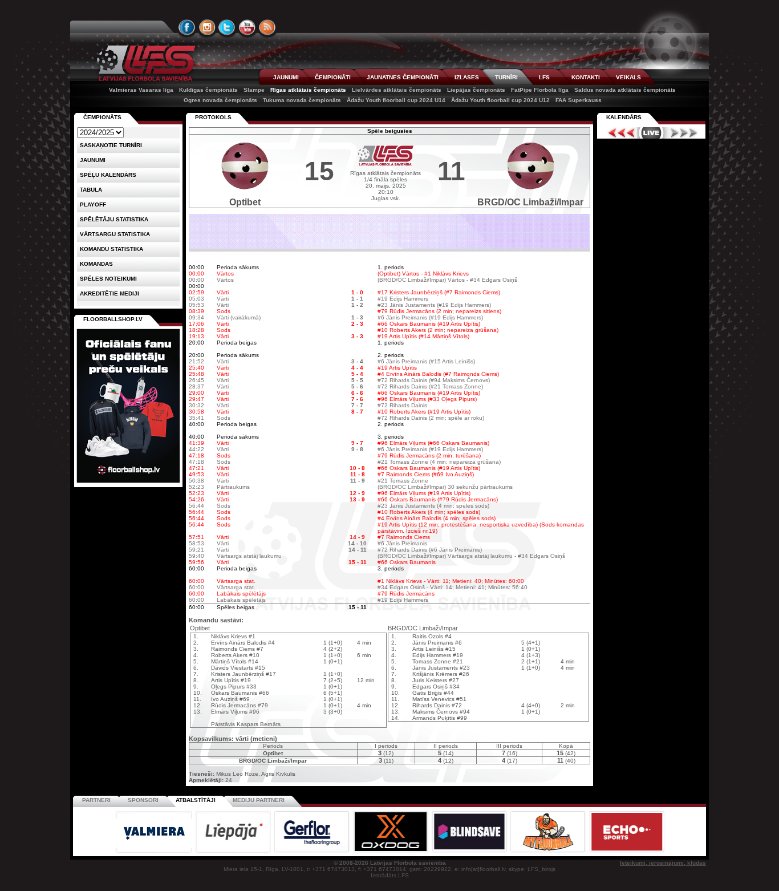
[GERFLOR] (312, 851)
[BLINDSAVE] (470, 851)
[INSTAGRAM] (207, 27)
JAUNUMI (286, 77)
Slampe (254, 90)
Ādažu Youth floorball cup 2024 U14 (396, 100)
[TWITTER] (227, 27)
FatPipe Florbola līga (540, 90)
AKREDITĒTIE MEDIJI (109, 293)
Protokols (213, 117)
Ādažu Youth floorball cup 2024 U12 (500, 100)
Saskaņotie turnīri (111, 145)
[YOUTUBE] (246, 27)
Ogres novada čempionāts (220, 100)
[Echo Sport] (626, 851)
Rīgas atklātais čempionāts (308, 90)
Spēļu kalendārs (108, 175)
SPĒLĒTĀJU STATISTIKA (114, 219)
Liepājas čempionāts (476, 90)
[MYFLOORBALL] (548, 851)
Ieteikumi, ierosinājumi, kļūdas (663, 863)
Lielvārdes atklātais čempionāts (396, 90)
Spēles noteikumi (108, 279)
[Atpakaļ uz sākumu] (144, 63)
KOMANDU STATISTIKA (111, 249)
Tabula (91, 190)
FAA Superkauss (578, 100)
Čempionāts (102, 117)
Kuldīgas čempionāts (208, 90)
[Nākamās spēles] (684, 133)
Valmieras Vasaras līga (141, 90)
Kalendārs (624, 117)
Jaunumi (93, 160)
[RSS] (267, 27)
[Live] (651, 133)
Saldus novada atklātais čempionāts (625, 90)
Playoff (93, 204)
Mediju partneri (259, 800)
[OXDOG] (391, 851)
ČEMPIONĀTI (333, 77)
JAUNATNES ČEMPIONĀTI (403, 77)
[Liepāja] (233, 851)
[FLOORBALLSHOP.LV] (128, 483)
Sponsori (143, 800)
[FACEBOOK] (187, 27)
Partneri (96, 800)
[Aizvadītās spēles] (618, 133)
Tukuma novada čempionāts (302, 100)
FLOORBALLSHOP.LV (113, 319)
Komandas (96, 264)
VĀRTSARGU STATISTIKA (115, 234)
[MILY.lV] (389, 247)
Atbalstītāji (196, 800)
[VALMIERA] (154, 851)
